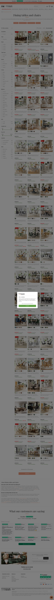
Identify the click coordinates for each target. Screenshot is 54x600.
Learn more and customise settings (27, 303)
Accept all (27, 305)
